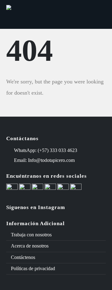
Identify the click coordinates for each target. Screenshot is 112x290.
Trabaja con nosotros (31, 234)
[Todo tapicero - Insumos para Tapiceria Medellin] (29, 14)
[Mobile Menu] (97, 14)
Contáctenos (23, 257)
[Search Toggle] (80, 14)
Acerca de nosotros (30, 245)
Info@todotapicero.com (51, 160)
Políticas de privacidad (33, 268)
